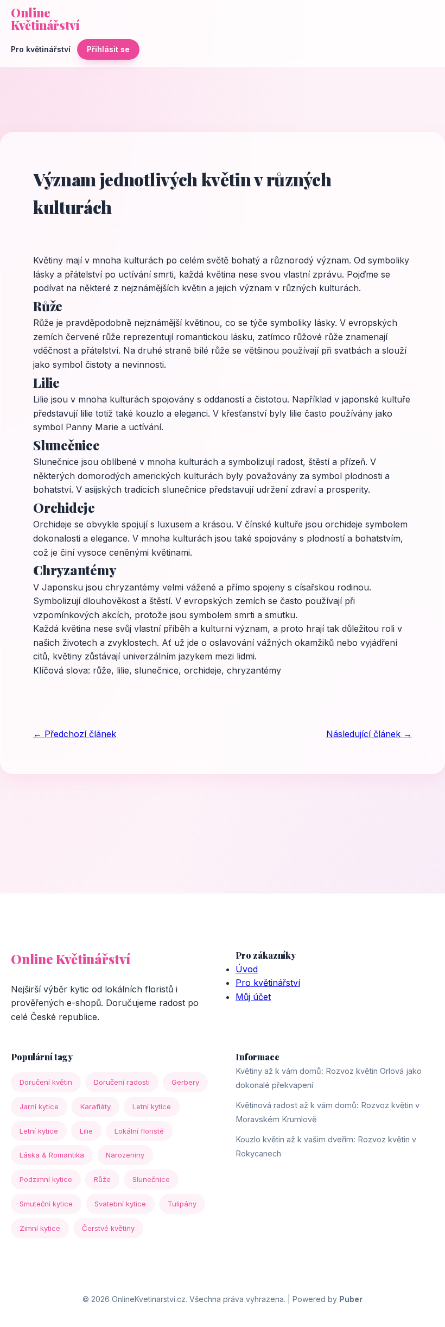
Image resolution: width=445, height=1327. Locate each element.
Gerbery (185, 1082)
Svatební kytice (120, 1203)
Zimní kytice (40, 1228)
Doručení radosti (122, 1082)
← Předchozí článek (74, 733)
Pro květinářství (41, 49)
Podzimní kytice (46, 1179)
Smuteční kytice (46, 1203)
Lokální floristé (139, 1131)
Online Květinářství (45, 19)
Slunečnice (151, 1179)
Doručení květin (46, 1082)
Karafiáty (95, 1106)
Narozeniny (125, 1154)
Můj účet (253, 996)
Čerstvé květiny (108, 1228)
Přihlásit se (108, 49)
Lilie (86, 1131)
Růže (102, 1179)
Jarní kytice (39, 1106)
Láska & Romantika (52, 1154)
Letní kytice (151, 1106)
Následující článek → (369, 733)
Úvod (247, 969)
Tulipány (182, 1203)
